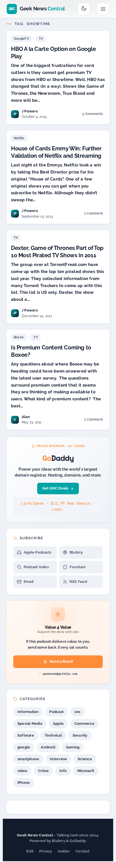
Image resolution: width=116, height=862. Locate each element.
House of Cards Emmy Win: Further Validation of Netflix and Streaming (56, 152)
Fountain (78, 567)
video (22, 771)
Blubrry (76, 552)
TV (41, 38)
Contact (82, 851)
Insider (64, 851)
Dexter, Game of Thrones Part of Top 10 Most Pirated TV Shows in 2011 (57, 252)
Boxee (19, 337)
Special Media (29, 723)
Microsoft (85, 771)
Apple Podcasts (37, 552)
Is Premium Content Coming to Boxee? (51, 351)
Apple (58, 723)
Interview (58, 759)
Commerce (84, 723)
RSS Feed (78, 581)
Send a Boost (61, 661)
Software (25, 735)
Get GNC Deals (55, 488)
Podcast (56, 712)
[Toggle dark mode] (84, 9)
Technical (53, 735)
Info (63, 771)
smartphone (28, 759)
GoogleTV (21, 38)
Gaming (72, 747)
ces (77, 712)
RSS (30, 851)
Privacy (45, 851)
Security (80, 735)
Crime (43, 771)
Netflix (19, 138)
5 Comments (92, 115)
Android (48, 747)
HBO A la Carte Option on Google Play (53, 53)
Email (29, 581)
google (23, 747)
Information (28, 712)
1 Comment (93, 214)
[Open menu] (103, 9)
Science (85, 759)
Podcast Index (36, 567)
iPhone (23, 782)
